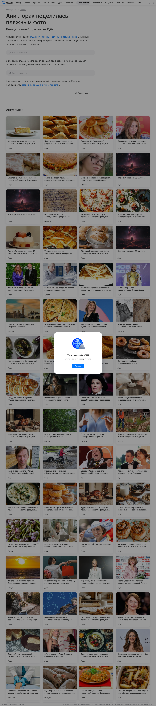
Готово (78, 366)
